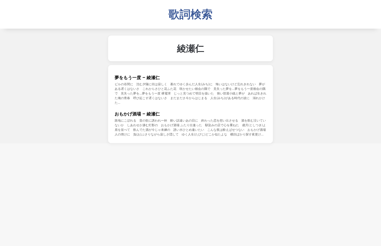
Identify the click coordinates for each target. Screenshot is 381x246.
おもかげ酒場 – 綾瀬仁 (137, 114)
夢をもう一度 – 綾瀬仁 (137, 77)
